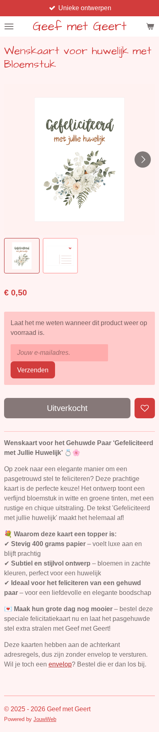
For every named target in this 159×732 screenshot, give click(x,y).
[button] (22, 255)
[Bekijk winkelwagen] (150, 26)
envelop (60, 664)
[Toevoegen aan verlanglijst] (145, 408)
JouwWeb (44, 719)
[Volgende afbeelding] (143, 159)
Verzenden (33, 370)
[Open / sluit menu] (9, 26)
